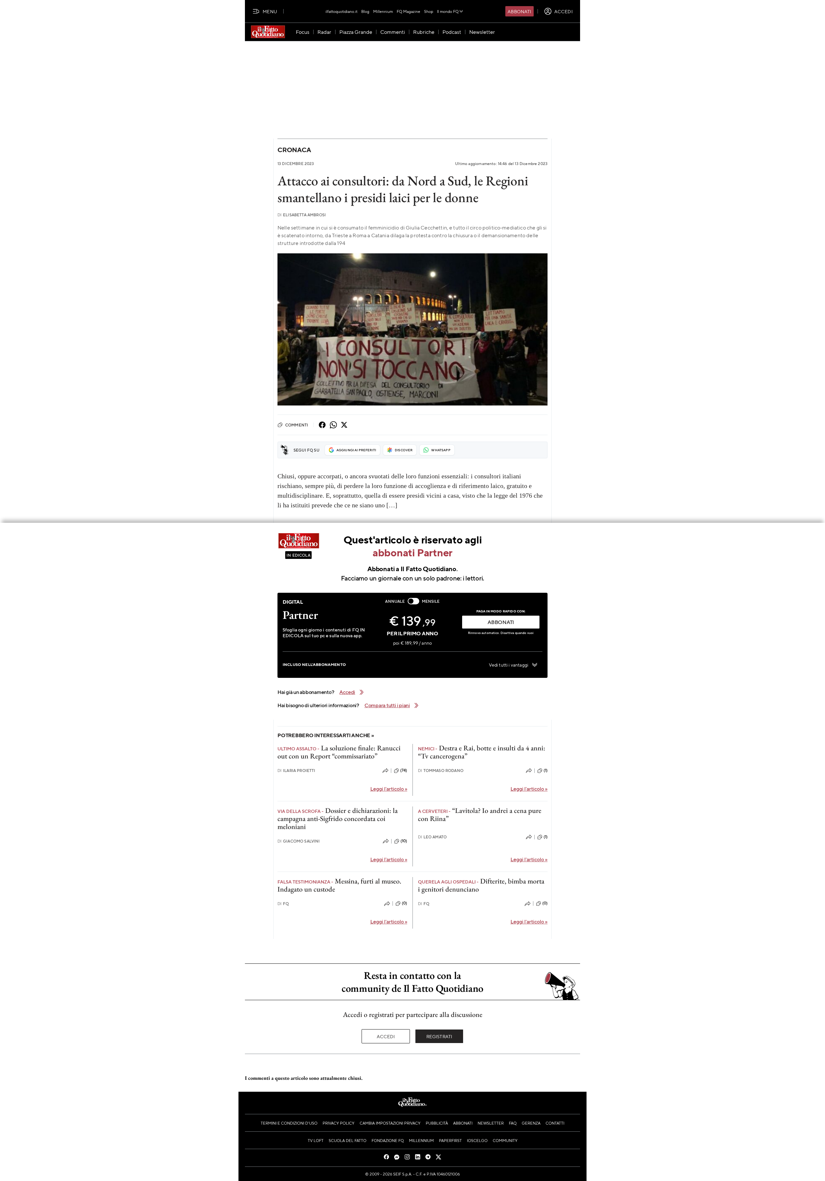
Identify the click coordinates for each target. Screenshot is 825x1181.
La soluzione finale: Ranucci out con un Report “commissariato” (339, 752)
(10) (404, 841)
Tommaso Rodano (440, 770)
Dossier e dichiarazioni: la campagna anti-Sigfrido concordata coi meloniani (337, 819)
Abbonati (519, 11)
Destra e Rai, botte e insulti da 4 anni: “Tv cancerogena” (481, 752)
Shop (428, 11)
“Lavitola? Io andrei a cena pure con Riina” (479, 814)
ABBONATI (501, 622)
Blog (365, 11)
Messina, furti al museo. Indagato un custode (339, 885)
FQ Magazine (408, 11)
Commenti (296, 424)
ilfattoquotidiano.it (341, 11)
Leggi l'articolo (388, 788)
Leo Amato (432, 837)
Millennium (383, 11)
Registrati (439, 1036)
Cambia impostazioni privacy (390, 1123)
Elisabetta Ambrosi (301, 214)
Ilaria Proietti (296, 770)
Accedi (386, 1036)
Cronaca (294, 150)
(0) (404, 903)
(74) (403, 770)
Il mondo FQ (448, 11)
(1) (546, 770)
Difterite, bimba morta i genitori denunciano (481, 885)
